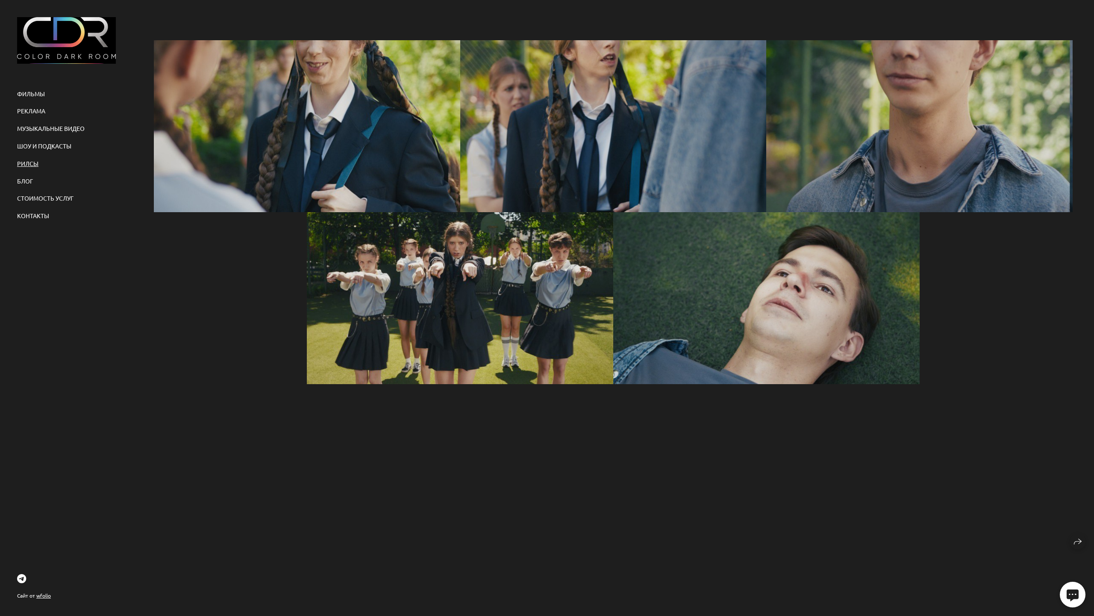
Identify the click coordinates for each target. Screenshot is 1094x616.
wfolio (43, 595)
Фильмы (31, 94)
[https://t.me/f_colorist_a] (21, 578)
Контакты (33, 215)
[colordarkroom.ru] (66, 40)
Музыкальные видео (51, 128)
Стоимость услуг (45, 198)
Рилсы (27, 163)
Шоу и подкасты (44, 146)
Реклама (31, 111)
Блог (25, 181)
